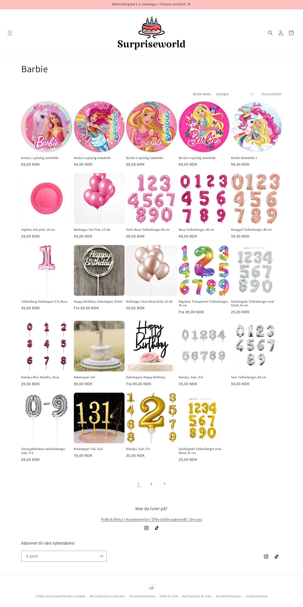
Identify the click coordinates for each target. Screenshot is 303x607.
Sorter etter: (202, 94)
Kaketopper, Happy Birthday (145, 377)
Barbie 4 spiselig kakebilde (197, 158)
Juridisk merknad (256, 596)
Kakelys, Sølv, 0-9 (191, 377)
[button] (10, 33)
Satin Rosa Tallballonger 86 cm (147, 230)
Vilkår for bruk (169, 596)
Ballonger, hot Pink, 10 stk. (92, 230)
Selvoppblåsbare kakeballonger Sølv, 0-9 (43, 451)
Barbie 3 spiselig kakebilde (144, 158)
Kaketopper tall (84, 377)
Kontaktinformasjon (228, 596)
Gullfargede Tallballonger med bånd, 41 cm (200, 451)
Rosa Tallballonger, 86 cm (196, 230)
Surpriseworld (54, 596)
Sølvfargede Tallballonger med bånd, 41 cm (252, 304)
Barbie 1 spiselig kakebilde (39, 158)
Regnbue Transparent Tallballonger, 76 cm (203, 304)
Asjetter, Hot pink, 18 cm (38, 230)
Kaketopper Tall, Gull (88, 449)
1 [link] (139, 483)
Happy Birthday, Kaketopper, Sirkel (98, 302)
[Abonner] (101, 556)
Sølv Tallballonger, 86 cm (248, 377)
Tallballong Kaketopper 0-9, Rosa (44, 302)
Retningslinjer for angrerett (107, 596)
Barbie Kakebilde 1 (244, 158)
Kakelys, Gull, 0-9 (138, 449)
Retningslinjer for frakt (197, 596)
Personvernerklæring (142, 596)
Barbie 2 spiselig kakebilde (92, 158)
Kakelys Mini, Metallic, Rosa (40, 377)
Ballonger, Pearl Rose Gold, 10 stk (149, 302)
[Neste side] (164, 483)
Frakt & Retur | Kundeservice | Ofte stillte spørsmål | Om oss (151, 519)
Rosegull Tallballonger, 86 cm (251, 230)
